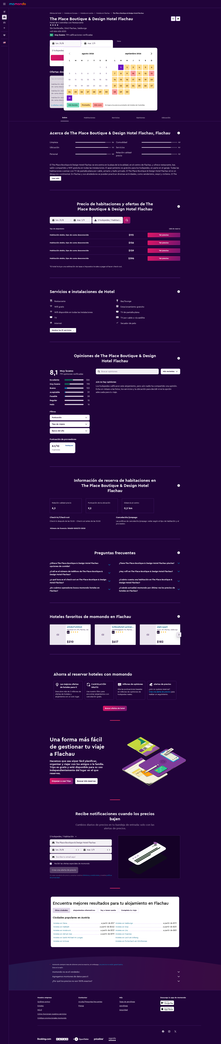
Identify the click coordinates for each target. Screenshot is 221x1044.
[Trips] (4, 35)
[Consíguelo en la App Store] (167, 1009)
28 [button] (94, 92)
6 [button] (88, 73)
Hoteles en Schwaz (61, 941)
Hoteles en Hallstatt (61, 927)
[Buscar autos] (4, 22)
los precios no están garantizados (111, 964)
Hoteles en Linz (121, 930)
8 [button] (100, 73)
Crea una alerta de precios (159, 692)
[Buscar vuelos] (4, 11)
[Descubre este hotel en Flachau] (178, 133)
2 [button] (106, 67)
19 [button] (82, 86)
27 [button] (88, 92)
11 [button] (75, 80)
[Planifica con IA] (4, 27)
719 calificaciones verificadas (79, 35)
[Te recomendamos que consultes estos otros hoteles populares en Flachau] (178, 616)
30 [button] (106, 92)
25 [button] (75, 92)
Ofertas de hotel (55, 13)
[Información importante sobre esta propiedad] (178, 485)
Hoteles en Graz (121, 927)
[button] (4, 4)
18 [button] (76, 86)
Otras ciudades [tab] (61, 910)
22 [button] (100, 86)
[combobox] (83, 842)
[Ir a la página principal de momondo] (17, 4)
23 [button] (106, 86)
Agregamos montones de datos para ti (70, 977)
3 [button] (69, 73)
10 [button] (69, 80)
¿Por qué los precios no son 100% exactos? (72, 981)
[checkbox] (62, 447)
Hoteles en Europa (70, 13)
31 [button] (69, 98)
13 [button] (88, 80)
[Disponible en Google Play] (167, 1002)
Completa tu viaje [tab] (129, 910)
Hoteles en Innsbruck (62, 930)
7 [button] (94, 73)
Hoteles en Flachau (103, 13)
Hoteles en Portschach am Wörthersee (131, 941)
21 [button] (94, 86)
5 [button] (81, 73)
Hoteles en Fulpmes (123, 934)
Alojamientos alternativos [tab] (84, 910)
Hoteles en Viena (60, 923)
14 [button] (94, 80)
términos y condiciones (91, 875)
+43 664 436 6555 (58, 31)
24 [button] (69, 92)
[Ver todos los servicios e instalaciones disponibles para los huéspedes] (178, 292)
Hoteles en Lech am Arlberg (126, 938)
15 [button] (100, 80)
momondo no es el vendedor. (66, 972)
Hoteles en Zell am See (62, 934)
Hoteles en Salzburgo (124, 923)
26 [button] (82, 92)
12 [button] (82, 80)
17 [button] (69, 86)
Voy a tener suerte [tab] (108, 910)
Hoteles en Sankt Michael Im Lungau (68, 938)
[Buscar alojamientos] (4, 17)
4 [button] (75, 73)
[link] (115, 708)
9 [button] (106, 73)
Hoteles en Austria (86, 13)
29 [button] (100, 92)
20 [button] (88, 86)
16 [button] (106, 80)
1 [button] (100, 67)
